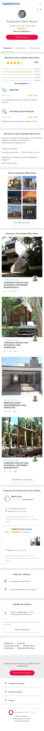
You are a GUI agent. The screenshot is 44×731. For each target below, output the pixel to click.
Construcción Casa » (11, 280)
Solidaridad (8, 648)
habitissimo (8, 643)
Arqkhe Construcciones (21, 529)
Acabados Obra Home (26, 648)
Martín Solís (16, 497)
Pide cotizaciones (22, 727)
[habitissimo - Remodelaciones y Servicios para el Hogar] (10, 3)
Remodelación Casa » (11, 400)
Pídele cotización (22, 37)
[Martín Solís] (7, 498)
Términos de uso (21, 716)
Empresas (21, 643)
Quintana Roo (21, 511)
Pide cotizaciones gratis (22, 673)
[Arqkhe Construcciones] (7, 531)
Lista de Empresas (10, 706)
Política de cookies (21, 721)
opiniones (26, 532)
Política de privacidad (21, 719)
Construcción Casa (17, 26)
